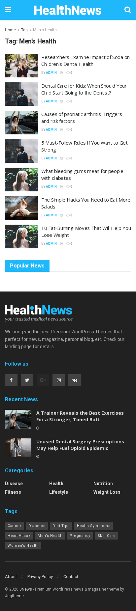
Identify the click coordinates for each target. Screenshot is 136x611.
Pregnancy (80, 536)
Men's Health (45, 30)
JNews (25, 589)
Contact (70, 576)
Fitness (13, 492)
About (11, 576)
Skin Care (107, 536)
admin (51, 72)
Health (56, 483)
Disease (14, 483)
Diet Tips (61, 526)
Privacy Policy (40, 576)
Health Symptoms (94, 526)
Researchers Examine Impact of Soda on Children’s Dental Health (85, 60)
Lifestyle (58, 492)
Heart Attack (19, 536)
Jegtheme (14, 596)
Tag (24, 30)
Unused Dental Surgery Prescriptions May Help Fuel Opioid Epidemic (80, 444)
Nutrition (103, 483)
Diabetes (36, 526)
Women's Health (23, 545)
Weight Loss (106, 492)
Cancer (14, 526)
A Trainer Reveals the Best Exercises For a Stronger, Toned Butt (80, 416)
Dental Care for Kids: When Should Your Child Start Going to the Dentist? (84, 89)
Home (10, 30)
